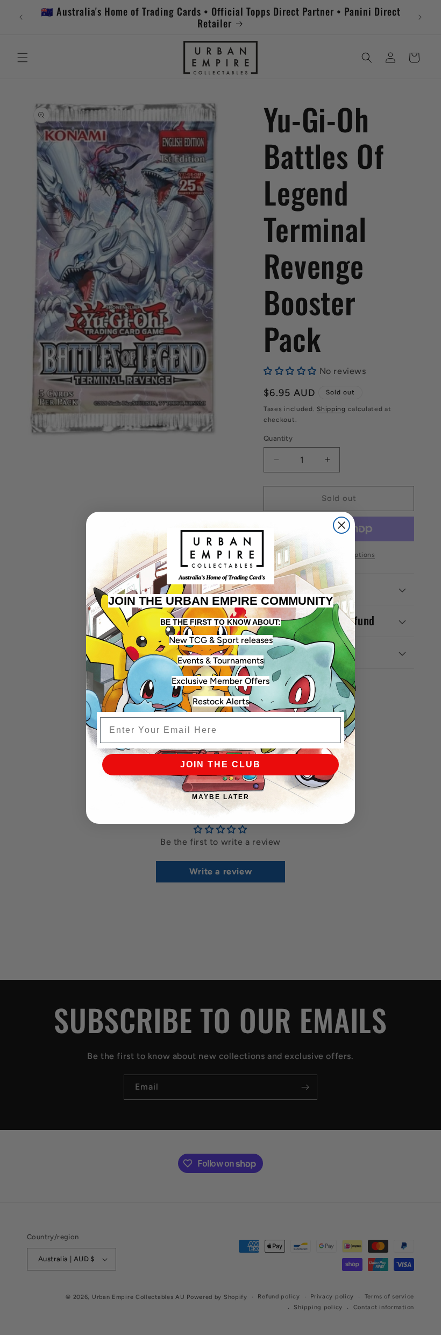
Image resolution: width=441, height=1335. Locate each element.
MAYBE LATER (221, 797)
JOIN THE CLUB (220, 764)
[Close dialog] (341, 525)
